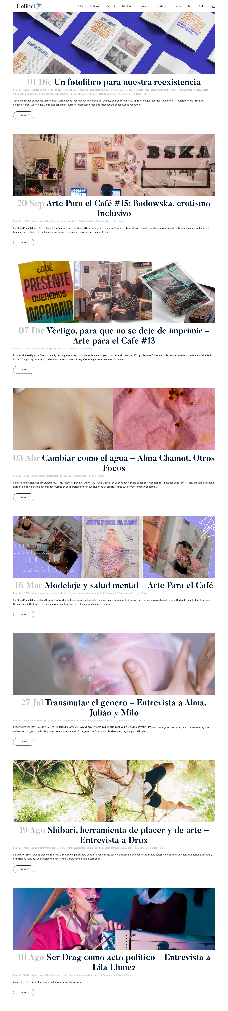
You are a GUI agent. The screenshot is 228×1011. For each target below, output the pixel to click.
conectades (67, 975)
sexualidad (127, 848)
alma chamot (71, 90)
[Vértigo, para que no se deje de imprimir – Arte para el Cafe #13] (114, 292)
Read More (24, 115)
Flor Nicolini (169, 90)
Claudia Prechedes (145, 90)
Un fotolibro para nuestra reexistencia (127, 83)
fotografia (180, 90)
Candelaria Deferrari (93, 90)
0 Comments (125, 94)
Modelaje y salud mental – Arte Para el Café (129, 586)
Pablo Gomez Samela (87, 94)
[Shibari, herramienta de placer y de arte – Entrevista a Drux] (114, 791)
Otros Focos (70, 94)
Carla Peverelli (111, 90)
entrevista (116, 848)
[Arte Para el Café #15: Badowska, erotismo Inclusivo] (114, 165)
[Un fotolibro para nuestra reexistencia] (114, 43)
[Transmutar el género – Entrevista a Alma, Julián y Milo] (114, 664)
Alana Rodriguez (55, 90)
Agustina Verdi (39, 90)
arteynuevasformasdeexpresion (83, 593)
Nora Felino (57, 94)
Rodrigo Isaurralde (107, 94)
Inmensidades (193, 90)
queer (95, 975)
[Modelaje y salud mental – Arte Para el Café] (114, 547)
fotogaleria (97, 720)
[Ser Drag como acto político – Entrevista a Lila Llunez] (114, 919)
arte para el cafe (70, 221)
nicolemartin (45, 94)
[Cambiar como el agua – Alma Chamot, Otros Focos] (114, 419)
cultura (158, 90)
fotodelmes (85, 720)
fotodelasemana (71, 720)
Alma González (53, 221)
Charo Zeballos (127, 90)
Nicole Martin (31, 94)
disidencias (104, 848)
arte (80, 90)
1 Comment (121, 720)
